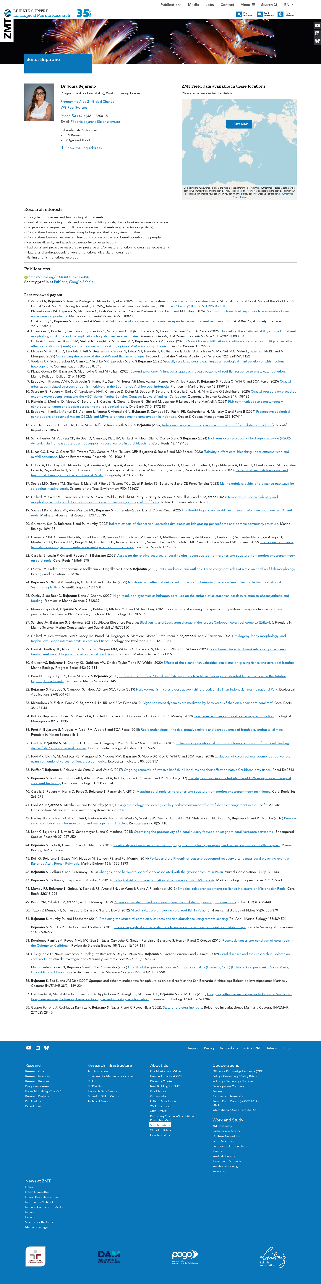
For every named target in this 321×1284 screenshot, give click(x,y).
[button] (289, 4)
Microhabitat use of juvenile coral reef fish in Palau (168, 910)
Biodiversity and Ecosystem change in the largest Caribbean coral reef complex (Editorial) (206, 622)
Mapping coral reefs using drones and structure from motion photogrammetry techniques (203, 791)
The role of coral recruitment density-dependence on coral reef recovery (169, 321)
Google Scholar (82, 282)
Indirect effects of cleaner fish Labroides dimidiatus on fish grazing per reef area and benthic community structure (193, 523)
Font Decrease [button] (269, 14)
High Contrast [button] (289, 14)
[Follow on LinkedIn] (37, 1047)
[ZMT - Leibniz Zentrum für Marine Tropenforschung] (47, 11)
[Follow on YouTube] (28, 1047)
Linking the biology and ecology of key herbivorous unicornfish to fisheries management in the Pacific (190, 805)
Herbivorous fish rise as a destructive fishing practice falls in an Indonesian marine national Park (206, 689)
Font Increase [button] (247, 14)
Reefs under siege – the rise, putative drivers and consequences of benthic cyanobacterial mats (212, 729)
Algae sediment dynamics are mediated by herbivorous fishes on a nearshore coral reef (207, 703)
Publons (60, 282)
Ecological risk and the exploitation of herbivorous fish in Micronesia (163, 880)
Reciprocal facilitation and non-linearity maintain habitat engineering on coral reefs (175, 902)
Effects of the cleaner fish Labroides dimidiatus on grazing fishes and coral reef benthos (229, 662)
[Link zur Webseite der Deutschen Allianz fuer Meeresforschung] (109, 1257)
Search (267, 4)
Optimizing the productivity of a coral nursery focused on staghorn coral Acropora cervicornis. (204, 831)
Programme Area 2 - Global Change (87, 101)
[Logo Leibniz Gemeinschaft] (273, 1257)
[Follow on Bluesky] (46, 1047)
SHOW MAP (239, 124)
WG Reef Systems (74, 107)
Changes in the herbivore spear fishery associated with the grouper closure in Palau (161, 872)
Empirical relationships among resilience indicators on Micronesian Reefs (232, 888)
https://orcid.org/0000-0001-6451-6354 (59, 277)
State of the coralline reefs (182, 1007)
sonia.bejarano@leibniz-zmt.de (97, 121)
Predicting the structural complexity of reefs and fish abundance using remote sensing (163, 919)
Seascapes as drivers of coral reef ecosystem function (234, 716)
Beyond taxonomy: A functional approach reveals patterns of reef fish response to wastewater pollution (207, 371)
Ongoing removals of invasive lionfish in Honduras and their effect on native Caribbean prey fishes (197, 770)
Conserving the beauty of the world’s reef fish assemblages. (101, 356)
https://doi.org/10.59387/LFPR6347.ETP (196, 306)
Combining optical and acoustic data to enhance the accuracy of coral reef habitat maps (180, 927)
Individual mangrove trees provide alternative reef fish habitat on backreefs (218, 425)
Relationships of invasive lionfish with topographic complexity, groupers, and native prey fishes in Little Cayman (197, 845)
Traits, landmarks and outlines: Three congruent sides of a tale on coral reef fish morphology (226, 569)
